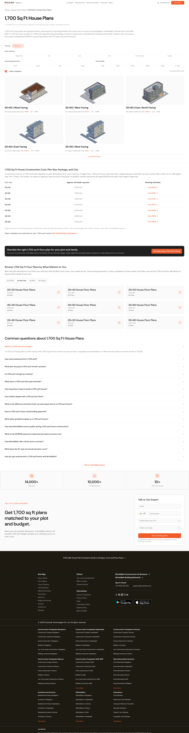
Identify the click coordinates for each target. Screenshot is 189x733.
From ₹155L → (153, 222)
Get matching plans (160, 535)
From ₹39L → (153, 187)
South (38, 66)
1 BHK (102, 66)
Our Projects (42, 581)
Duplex (170, 56)
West (82, 66)
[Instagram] (125, 594)
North (15, 66)
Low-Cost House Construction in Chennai (126, 649)
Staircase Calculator (119, 708)
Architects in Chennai (44, 716)
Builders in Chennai (119, 645)
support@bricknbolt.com (142, 586)
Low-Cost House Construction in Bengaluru (51, 649)
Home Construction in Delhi (84, 671)
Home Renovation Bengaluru (122, 662)
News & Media (82, 611)
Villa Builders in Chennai (83, 704)
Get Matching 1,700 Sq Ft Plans (166, 251)
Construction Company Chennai (123, 632)
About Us (41, 597)
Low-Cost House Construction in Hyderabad (90, 649)
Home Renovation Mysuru (121, 675)
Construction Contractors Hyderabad (87, 637)
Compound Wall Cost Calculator (123, 704)
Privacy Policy (82, 598)
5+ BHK (177, 66)
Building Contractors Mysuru (47, 683)
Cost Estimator (43, 588)
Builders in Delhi (81, 675)
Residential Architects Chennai (47, 712)
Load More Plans (94, 156)
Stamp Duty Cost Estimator (122, 699)
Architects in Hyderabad (45, 708)
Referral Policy (82, 608)
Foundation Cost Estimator (121, 716)
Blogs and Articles (44, 601)
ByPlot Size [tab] (21, 281)
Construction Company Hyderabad (87, 632)
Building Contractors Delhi (84, 683)
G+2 (79, 56)
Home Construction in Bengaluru (48, 641)
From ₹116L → (153, 210)
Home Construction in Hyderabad (86, 641)
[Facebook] (119, 594)
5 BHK (162, 66)
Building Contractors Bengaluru (47, 654)
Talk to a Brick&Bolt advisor (94, 465)
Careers (41, 604)
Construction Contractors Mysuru (48, 666)
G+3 (109, 56)
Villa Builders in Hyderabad (84, 699)
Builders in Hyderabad (83, 645)
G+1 (49, 56)
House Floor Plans (18, 10)
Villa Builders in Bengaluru (84, 695)
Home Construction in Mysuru (47, 671)
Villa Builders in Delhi (82, 712)
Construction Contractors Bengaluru (49, 637)
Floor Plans (42, 594)
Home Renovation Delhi (120, 679)
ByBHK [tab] (32, 281)
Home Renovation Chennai (121, 671)
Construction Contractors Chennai (124, 637)
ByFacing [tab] (41, 281)
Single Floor (19, 56)
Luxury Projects (43, 584)
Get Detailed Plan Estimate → (64, 233)
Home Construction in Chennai (123, 641)
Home (7, 10)
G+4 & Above (139, 56)
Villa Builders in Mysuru (83, 708)
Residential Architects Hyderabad (48, 704)
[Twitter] (116, 594)
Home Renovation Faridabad (122, 683)
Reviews (41, 610)
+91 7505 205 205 (122, 586)
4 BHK (147, 66)
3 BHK (132, 66)
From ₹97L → (153, 205)
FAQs (78, 601)
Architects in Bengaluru (45, 699)
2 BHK (117, 66)
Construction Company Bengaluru (48, 632)
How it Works (42, 578)
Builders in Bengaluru (44, 645)
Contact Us (42, 607)
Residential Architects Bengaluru (48, 695)
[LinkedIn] (122, 594)
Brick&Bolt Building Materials (128, 578)
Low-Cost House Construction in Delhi (88, 679)
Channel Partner (82, 584)
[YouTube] (127, 594)
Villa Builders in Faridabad (84, 716)
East (60, 66)
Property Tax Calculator (120, 712)
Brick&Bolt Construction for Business (131, 574)
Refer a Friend (82, 581)
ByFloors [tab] (10, 281)
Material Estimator (44, 591)
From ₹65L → (153, 193)
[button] (141, 513)
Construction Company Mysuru (48, 662)
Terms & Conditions (84, 595)
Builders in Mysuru (44, 675)
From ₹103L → (153, 216)
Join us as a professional (85, 578)
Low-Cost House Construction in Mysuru (51, 679)
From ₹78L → (153, 199)
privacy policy (160, 539)
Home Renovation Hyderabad (122, 666)
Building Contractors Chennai (122, 654)
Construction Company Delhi (85, 662)
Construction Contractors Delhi (85, 666)
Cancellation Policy (83, 604)
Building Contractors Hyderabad (86, 654)
